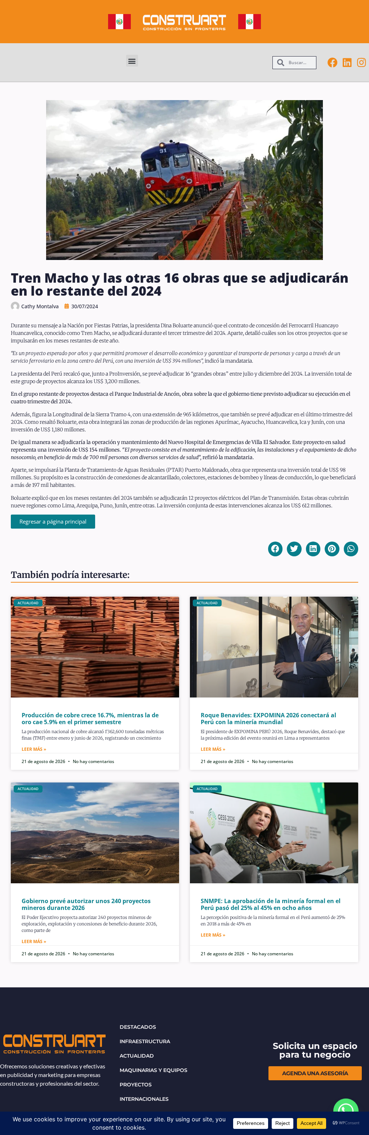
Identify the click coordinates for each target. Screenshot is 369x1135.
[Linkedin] (347, 62)
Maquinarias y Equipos (153, 1070)
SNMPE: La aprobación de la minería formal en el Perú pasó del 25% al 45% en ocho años (271, 904)
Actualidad (137, 1056)
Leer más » (34, 749)
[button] (132, 61)
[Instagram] (361, 62)
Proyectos (136, 1084)
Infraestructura (145, 1041)
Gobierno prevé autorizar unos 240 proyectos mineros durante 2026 (86, 904)
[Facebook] (332, 62)
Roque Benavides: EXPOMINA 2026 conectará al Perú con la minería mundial (268, 718)
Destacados (138, 1027)
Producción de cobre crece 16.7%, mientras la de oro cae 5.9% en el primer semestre (90, 718)
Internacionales (144, 1099)
